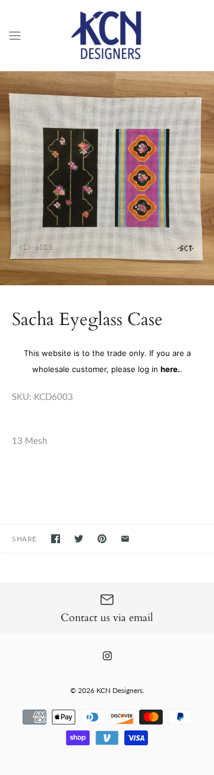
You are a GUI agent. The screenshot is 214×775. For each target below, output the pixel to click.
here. (170, 369)
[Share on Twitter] (78, 538)
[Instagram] (107, 655)
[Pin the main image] (101, 538)
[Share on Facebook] (55, 538)
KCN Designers (119, 690)
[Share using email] (125, 538)
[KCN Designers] (107, 35)
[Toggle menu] (15, 34)
